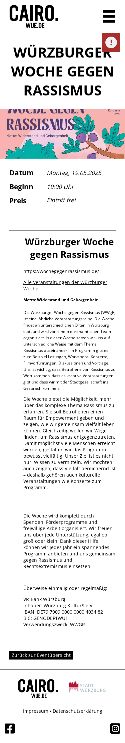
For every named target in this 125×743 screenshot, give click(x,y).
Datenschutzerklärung (77, 711)
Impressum (35, 711)
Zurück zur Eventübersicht (41, 655)
